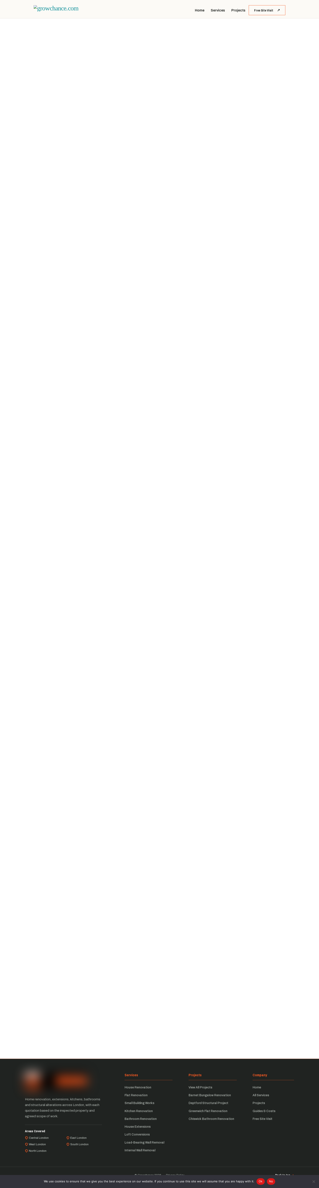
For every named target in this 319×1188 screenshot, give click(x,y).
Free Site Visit (263, 10)
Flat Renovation (136, 1095)
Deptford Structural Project (208, 1103)
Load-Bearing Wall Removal (144, 1142)
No (271, 1181)
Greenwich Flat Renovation (208, 1111)
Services (218, 10)
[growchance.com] (56, 8)
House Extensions (138, 1126)
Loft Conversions (137, 1134)
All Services (261, 1095)
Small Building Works (139, 1103)
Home (199, 10)
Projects (238, 10)
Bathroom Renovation (141, 1119)
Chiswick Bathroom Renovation (211, 1119)
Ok (261, 1181)
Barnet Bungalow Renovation (210, 1095)
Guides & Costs (264, 1111)
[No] (313, 1181)
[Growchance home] (56, 1081)
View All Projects (200, 1087)
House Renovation (138, 1087)
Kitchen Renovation (139, 1111)
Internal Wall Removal (140, 1150)
